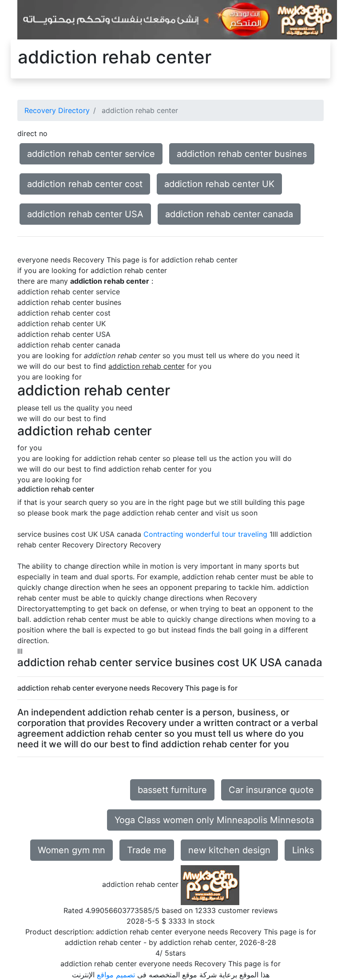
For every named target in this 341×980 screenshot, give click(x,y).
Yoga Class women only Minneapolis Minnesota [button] (214, 820)
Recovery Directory (57, 110)
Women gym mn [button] (71, 850)
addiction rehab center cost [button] (85, 184)
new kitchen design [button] (229, 850)
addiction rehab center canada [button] (229, 214)
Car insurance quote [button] (271, 790)
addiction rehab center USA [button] (85, 214)
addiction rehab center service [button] (91, 153)
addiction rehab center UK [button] (219, 184)
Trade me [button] (147, 850)
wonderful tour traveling (226, 534)
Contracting (163, 534)
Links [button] (303, 850)
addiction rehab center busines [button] (242, 153)
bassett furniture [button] (172, 790)
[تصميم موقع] (177, 19)
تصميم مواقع (116, 974)
